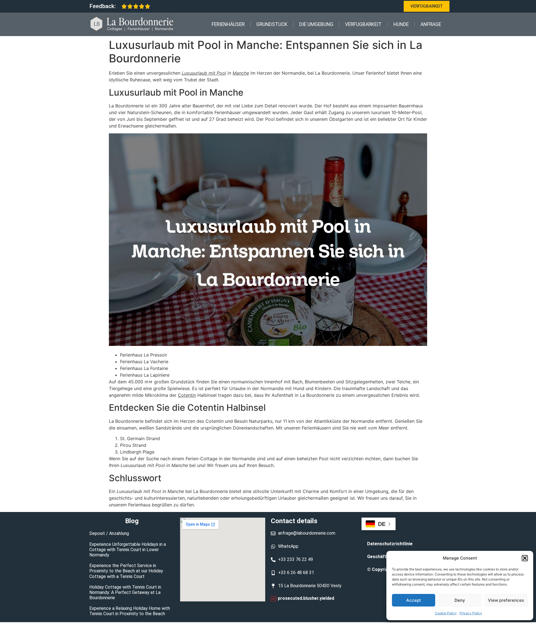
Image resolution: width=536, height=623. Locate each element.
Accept (413, 600)
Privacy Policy (471, 613)
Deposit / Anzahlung (109, 533)
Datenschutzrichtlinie (390, 543)
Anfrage (430, 24)
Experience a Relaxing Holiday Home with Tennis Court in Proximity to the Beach (129, 611)
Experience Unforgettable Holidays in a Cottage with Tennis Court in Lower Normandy (127, 550)
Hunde (401, 24)
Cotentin (187, 395)
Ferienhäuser (228, 24)
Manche (241, 73)
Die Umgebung (316, 24)
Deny (459, 600)
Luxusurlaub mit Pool (204, 73)
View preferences (506, 600)
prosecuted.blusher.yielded (306, 598)
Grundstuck (272, 24)
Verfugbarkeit (363, 24)
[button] (525, 558)
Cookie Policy (446, 613)
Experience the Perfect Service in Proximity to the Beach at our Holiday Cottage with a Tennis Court (126, 571)
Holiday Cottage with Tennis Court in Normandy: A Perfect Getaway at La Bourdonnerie (125, 592)
